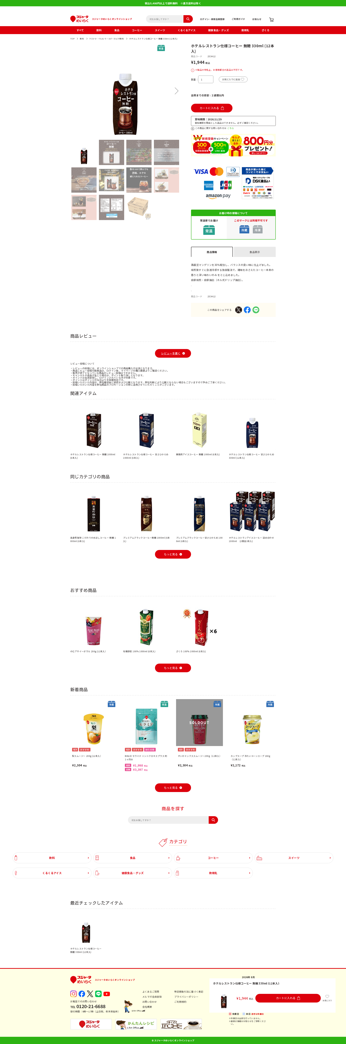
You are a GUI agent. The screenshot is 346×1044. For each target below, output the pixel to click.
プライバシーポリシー (186, 996)
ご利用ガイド (238, 18)
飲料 (99, 30)
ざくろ (265, 30)
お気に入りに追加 (231, 79)
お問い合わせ (149, 1001)
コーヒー (137, 30)
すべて (80, 30)
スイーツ (160, 30)
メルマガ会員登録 (152, 996)
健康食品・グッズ (218, 30)
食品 (116, 30)
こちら (230, 128)
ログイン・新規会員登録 (212, 19)
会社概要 (147, 1006)
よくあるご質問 (150, 991)
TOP (72, 38)
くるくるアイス (187, 30)
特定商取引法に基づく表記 (188, 991)
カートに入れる (209, 108)
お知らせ (256, 19)
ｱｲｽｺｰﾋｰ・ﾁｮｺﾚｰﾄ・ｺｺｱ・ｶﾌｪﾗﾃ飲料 (106, 38)
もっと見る (171, 554)
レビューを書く (171, 353)
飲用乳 (245, 30)
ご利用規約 (180, 1001)
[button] (73, 91)
